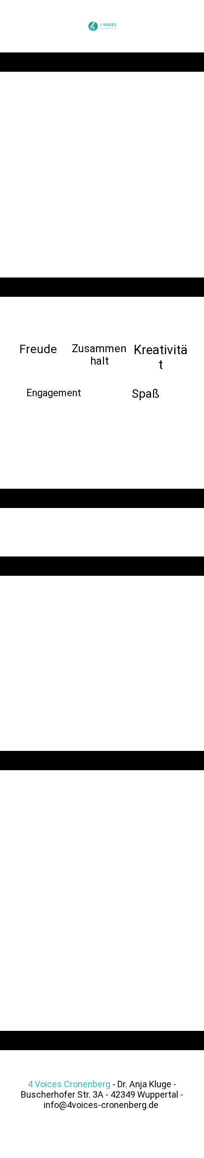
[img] (102, 26)
